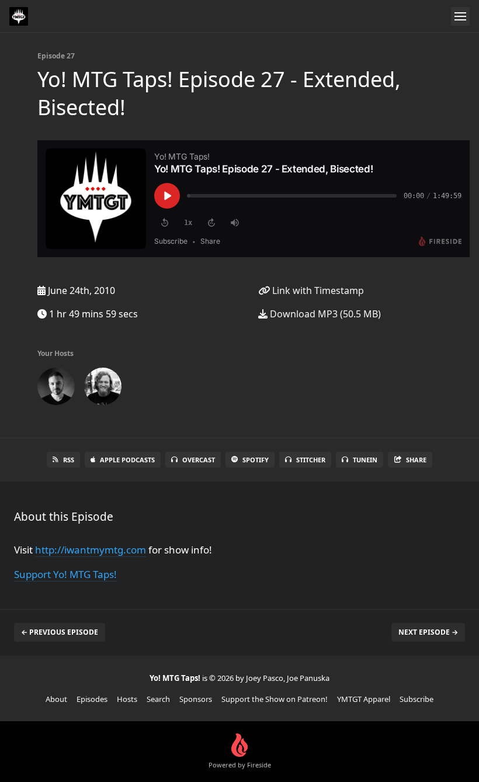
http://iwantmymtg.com (90, 549)
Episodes (92, 699)
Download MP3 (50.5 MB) (324, 313)
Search (158, 699)
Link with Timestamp (317, 290)
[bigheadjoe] (103, 389)
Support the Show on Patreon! (274, 699)
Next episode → (428, 632)
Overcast (198, 459)
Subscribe (416, 699)
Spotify (255, 459)
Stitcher (310, 459)
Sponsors (195, 699)
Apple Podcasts (127, 459)
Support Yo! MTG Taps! (65, 574)
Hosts (127, 699)
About (56, 699)
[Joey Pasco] (56, 389)
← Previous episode (59, 632)
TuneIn (365, 459)
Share (416, 459)
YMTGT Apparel (363, 699)
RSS (68, 459)
